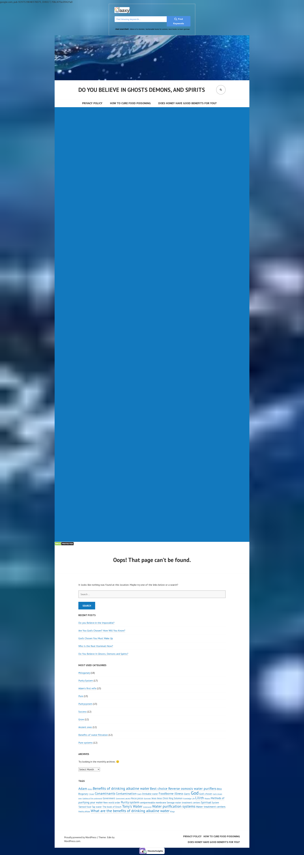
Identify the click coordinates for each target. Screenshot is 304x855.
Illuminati (147, 798)
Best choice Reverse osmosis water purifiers (183, 788)
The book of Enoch (111, 806)
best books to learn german (179, 29)
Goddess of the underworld (92, 798)
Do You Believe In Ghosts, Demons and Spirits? (103, 653)
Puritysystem (85, 703)
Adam (82, 788)
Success (82, 711)
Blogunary (83, 793)
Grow (81, 719)
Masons (207, 798)
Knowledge (187, 798)
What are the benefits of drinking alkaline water (130, 810)
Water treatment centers (210, 806)
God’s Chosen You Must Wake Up (95, 638)
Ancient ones (85, 727)
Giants (187, 793)
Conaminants (105, 793)
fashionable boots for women (157, 29)
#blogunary (84, 672)
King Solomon (176, 798)
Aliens (90, 789)
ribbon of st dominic (137, 29)
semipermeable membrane (153, 802)
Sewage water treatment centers (183, 802)
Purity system (130, 802)
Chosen (91, 794)
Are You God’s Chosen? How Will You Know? (101, 630)
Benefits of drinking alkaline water (121, 788)
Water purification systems (173, 806)
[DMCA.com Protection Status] (64, 544)
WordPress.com (72, 841)
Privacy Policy (92, 103)
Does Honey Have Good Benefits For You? (187, 103)
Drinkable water (150, 793)
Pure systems (85, 742)
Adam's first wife (87, 688)
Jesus (154, 798)
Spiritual (206, 802)
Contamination (126, 794)
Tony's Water (132, 806)
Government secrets (123, 798)
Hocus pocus (137, 798)
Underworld (147, 807)
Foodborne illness (171, 794)
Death (139, 794)
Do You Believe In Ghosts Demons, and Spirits (141, 89)
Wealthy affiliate (84, 811)
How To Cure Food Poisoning (130, 103)
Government (109, 798)
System (215, 802)
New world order (111, 802)
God (195, 793)
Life (193, 798)
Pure (80, 696)
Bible (219, 788)
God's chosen (205, 793)
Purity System (85, 680)
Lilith (199, 797)
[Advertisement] (150, 129)
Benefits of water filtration (93, 734)
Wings (172, 811)
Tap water (97, 806)
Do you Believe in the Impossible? (96, 622)
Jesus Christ (162, 798)
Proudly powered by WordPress (80, 837)
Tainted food (84, 806)
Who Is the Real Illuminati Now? (95, 646)
